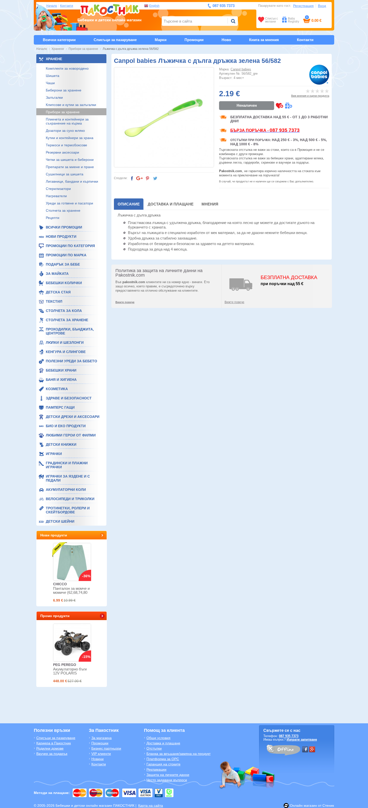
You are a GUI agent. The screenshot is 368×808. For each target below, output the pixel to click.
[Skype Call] (283, 750)
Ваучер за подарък (51, 754)
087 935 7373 (288, 736)
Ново (226, 40)
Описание (129, 204)
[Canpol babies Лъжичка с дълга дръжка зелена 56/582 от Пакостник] (164, 117)
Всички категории (59, 40)
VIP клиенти (101, 754)
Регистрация (303, 6)
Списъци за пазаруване (115, 40)
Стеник (328, 805)
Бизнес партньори (106, 748)
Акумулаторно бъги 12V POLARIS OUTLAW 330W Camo (71, 673)
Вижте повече (234, 302)
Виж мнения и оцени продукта (310, 95)
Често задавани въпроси (166, 780)
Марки (160, 40)
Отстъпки (154, 748)
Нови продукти (53, 535)
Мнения (210, 204)
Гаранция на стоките (163, 764)
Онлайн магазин (303, 805)
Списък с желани (271, 20)
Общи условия (158, 738)
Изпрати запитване (302, 739)
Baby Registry (293, 20)
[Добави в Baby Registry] (288, 105)
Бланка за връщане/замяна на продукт (178, 754)
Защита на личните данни (167, 775)
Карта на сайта (150, 805)
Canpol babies (241, 69)
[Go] (233, 21)
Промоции (194, 40)
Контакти (66, 6)
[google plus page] (312, 749)
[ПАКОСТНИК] (109, 12)
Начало (51, 6)
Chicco (60, 584)
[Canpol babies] (319, 75)
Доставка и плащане (171, 204)
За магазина (101, 738)
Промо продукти (55, 616)
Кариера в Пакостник (53, 743)
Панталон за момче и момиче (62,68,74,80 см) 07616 (71, 592)
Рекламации (156, 769)
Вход (322, 6)
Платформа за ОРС (162, 759)
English (154, 6)
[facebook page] (305, 749)
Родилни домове (50, 748)
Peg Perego (64, 665)
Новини (97, 759)
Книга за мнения (264, 40)
